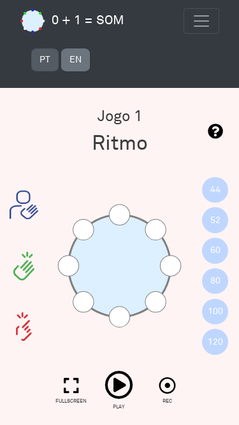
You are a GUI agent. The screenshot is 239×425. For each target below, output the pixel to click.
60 (215, 250)
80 (215, 280)
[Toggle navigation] (201, 21)
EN (75, 59)
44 (215, 189)
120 (215, 341)
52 (215, 220)
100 (215, 311)
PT (45, 59)
